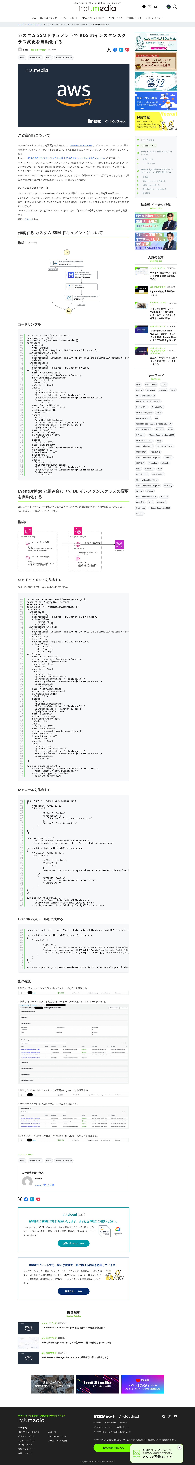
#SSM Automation (64, 57)
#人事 (159, 412)
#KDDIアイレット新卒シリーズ (148, 401)
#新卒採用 (140, 463)
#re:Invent (151, 390)
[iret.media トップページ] (31, 1421)
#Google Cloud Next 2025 (160, 508)
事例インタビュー (154, 17)
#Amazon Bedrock (143, 418)
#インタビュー (142, 474)
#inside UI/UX (157, 407)
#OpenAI (139, 513)
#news (164, 384)
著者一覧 (52, 1432)
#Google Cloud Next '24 (145, 396)
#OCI (160, 468)
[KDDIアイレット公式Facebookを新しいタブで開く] (144, 6)
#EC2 (151, 502)
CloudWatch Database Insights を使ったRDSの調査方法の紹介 (73, 1327)
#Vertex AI (149, 468)
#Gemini (162, 390)
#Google (165, 463)
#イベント (140, 435)
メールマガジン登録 (57, 1440)
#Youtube (168, 457)
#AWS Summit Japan (144, 412)
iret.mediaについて (57, 1436)
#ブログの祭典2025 (143, 429)
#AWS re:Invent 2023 (165, 446)
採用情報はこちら (73, 1291)
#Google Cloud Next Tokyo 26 (148, 485)
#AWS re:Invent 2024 (144, 440)
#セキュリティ (142, 407)
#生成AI (139, 390)
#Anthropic (140, 508)
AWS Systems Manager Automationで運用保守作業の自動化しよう (75, 1357)
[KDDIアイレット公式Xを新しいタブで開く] (149, 6)
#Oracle (139, 491)
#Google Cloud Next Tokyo (146, 480)
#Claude (150, 491)
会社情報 (97, 1422)
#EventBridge (35, 57)
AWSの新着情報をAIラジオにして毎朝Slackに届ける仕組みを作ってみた (76, 1342)
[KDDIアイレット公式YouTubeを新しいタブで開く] (155, 6)
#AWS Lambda (157, 474)
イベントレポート (69, 17)
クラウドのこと (115, 17)
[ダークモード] (168, 7)
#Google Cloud (151, 384)
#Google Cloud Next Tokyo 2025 (161, 435)
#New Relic (161, 502)
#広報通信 (140, 502)
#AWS (22, 57)
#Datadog (168, 485)
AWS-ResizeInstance (81, 145)
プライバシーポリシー (103, 1427)
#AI (156, 418)
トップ (20, 24)
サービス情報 (110, 1422)
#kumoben (153, 463)
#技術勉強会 (155, 452)
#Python (164, 496)
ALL (34, 17)
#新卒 (159, 440)
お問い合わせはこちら (73, 1243)
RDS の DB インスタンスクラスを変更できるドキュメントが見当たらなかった (66, 158)
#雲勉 (170, 429)
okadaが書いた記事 (44, 1185)
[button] (174, 6)
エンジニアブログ (48, 17)
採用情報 (123, 1422)
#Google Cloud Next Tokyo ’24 (148, 457)
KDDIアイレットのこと (93, 17)
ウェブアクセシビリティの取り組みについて (112, 1432)
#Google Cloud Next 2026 (146, 496)
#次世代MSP (141, 452)
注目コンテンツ (134, 17)
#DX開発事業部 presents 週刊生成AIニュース (153, 424)
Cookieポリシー (122, 1427)
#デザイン (160, 429)
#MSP (173, 390)
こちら (28, 219)
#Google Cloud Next (144, 446)
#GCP (138, 468)
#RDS (48, 57)
